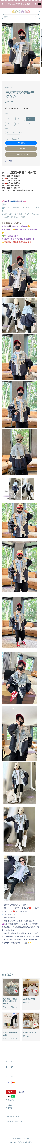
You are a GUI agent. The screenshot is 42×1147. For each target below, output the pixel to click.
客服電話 (9, 1108)
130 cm (20, 119)
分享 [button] (10, 161)
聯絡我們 (28, 1142)
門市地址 (9, 1105)
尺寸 (6, 114)
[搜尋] (36, 16)
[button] (2, 11)
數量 (6, 129)
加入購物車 (21, 148)
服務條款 (13, 1142)
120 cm (10, 119)
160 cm (20, 124)
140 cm (30, 119)
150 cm (10, 124)
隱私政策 (21, 1142)
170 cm (30, 124)
